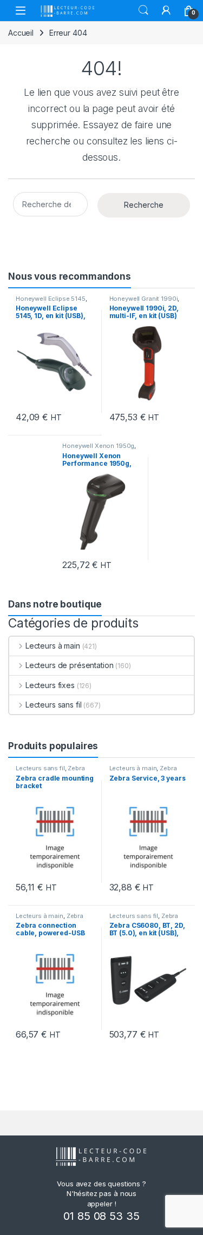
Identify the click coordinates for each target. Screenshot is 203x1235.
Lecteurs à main (52, 645)
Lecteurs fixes (50, 685)
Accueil (21, 32)
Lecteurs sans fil (53, 704)
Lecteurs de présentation (69, 665)
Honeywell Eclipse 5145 (51, 298)
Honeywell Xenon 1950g (98, 446)
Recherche (143, 204)
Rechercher (143, 10)
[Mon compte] (166, 10)
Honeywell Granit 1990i (143, 298)
